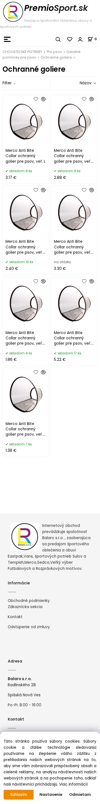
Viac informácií (73, 784)
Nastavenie (50, 794)
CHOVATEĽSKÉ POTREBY (22, 51)
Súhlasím (18, 794)
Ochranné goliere (56, 57)
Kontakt (15, 617)
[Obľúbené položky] (70, 39)
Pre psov (54, 51)
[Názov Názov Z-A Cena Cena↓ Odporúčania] (80, 83)
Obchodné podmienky (29, 600)
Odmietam (80, 794)
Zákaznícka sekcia (25, 606)
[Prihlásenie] (80, 39)
